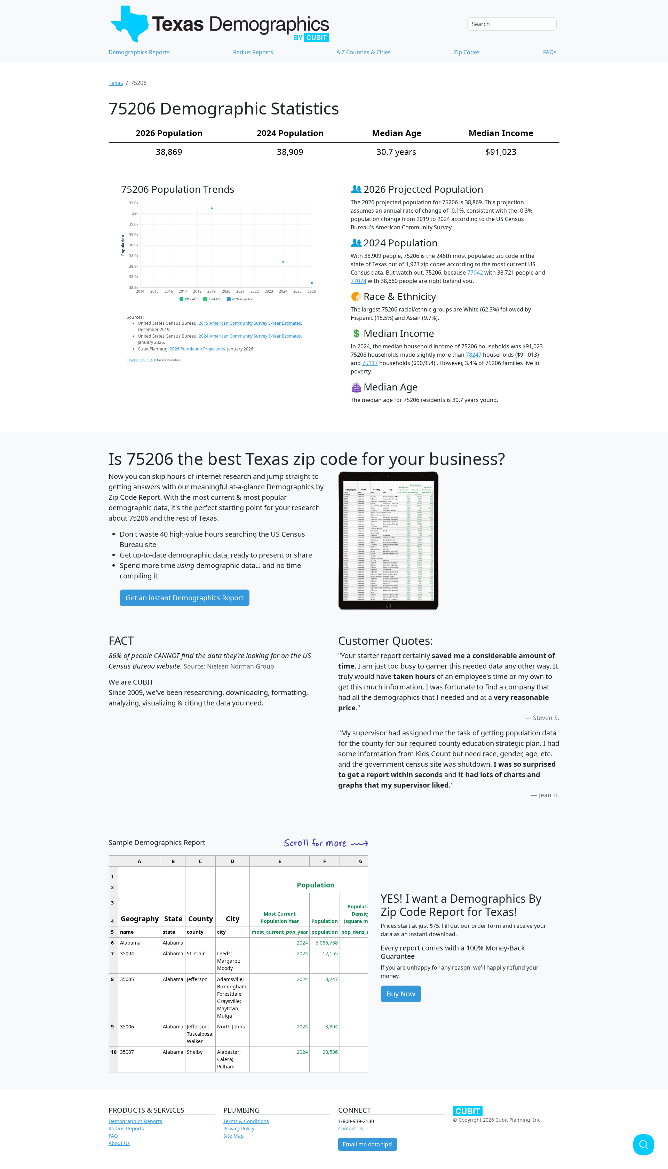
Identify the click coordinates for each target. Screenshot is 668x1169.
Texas (116, 83)
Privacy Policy (238, 1128)
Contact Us (350, 1128)
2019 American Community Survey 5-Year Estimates (250, 323)
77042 (475, 272)
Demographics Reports (139, 52)
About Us (119, 1143)
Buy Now (401, 993)
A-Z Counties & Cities (363, 52)
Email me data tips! (367, 1144)
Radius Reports (253, 52)
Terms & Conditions (246, 1121)
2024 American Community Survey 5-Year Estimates (250, 336)
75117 (370, 363)
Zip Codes (467, 52)
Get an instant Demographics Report (185, 597)
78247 (474, 354)
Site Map (233, 1135)
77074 (358, 281)
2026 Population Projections (197, 349)
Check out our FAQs (141, 360)
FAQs (550, 52)
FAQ (113, 1135)
